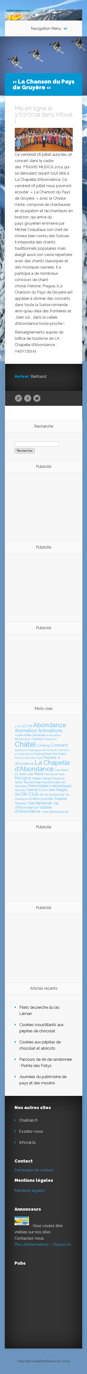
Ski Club (30, 794)
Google (18, 398)
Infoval (64, 114)
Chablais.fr (28, 1120)
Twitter (37, 398)
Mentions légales (29, 1190)
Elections (21, 750)
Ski (17, 794)
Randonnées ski (54, 782)
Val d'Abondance (36, 805)
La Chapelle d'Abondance (42, 765)
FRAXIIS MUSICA (25, 757)
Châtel (25, 744)
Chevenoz (51, 739)
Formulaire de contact (34, 1170)
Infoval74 (27, 1142)
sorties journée (40, 799)
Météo (37, 778)
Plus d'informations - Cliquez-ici (42, 1244)
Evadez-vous (31, 1131)
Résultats (20, 790)
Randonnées (33, 782)
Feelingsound (37, 750)
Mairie (39, 774)
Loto (30, 774)
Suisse (60, 798)
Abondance (49, 725)
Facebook (27, 398)
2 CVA (18, 726)
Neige (47, 778)
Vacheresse (40, 802)
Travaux (21, 803)
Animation (26, 730)
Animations (50, 730)
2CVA (27, 726)
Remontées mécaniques (50, 786)
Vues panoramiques (55, 811)
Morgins (23, 777)
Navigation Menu (46, 29)
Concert (59, 745)
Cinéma (43, 745)
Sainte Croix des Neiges (47, 790)
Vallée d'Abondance (33, 809)
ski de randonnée (52, 794)
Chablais (38, 739)
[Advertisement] (41, 506)
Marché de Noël (54, 774)
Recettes (21, 786)
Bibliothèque (23, 739)
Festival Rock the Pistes (50, 754)
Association (53, 735)
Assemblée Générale (30, 735)
